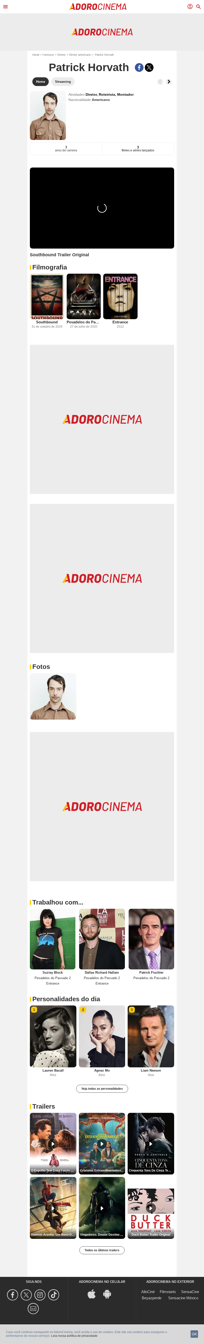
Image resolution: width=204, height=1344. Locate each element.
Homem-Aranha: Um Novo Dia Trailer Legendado (53, 1234)
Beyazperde (151, 1298)
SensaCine (190, 1292)
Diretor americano (80, 54)
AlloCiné (148, 1292)
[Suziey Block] (52, 939)
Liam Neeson (151, 1070)
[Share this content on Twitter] (149, 67)
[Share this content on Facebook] (139, 67)
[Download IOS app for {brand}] (94, 1293)
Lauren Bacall (53, 1070)
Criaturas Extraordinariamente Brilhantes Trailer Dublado (102, 1170)
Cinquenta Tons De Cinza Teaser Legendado (151, 1170)
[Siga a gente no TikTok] (54, 1295)
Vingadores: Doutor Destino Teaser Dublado (102, 1234)
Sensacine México (183, 1298)
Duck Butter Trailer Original (151, 1234)
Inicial (35, 54)
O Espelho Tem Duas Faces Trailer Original (53, 1170)
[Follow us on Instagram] (40, 1295)
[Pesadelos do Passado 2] (84, 296)
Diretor (61, 54)
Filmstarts (168, 1292)
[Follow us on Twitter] (27, 1295)
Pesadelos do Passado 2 (84, 322)
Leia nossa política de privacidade (74, 1336)
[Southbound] (47, 296)
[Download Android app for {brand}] (109, 1293)
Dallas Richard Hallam (102, 972)
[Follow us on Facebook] (13, 1295)
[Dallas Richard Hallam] (102, 939)
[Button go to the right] (169, 82)
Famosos (48, 54)
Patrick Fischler (151, 972)
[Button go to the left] (160, 82)
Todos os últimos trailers (102, 1250)
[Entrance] (120, 296)
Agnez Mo (102, 1070)
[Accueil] (97, 6)
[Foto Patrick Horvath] (53, 696)
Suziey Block (53, 972)
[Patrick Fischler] (151, 939)
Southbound (47, 322)
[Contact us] (34, 1308)
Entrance (120, 322)
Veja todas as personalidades (102, 1088)
